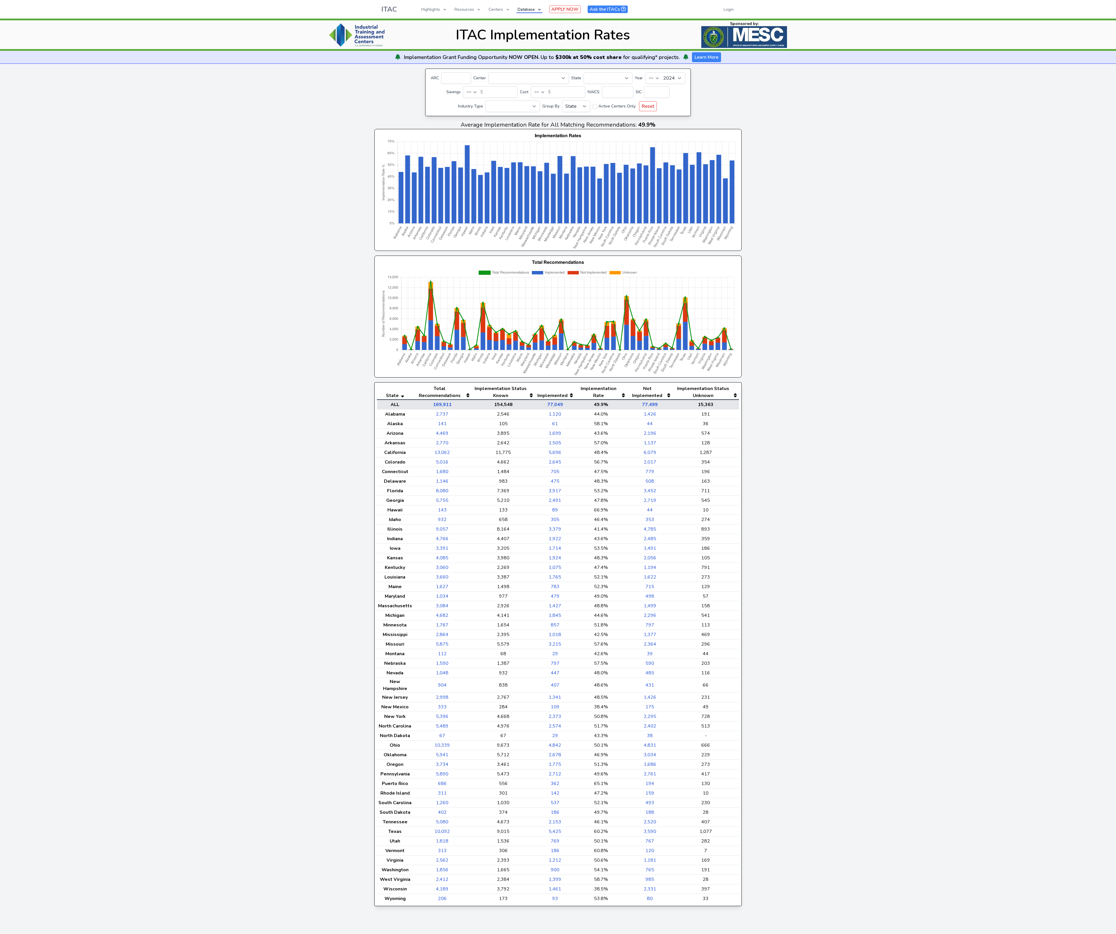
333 (442, 707)
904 (442, 685)
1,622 (650, 577)
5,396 (442, 716)
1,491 (650, 548)
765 (649, 870)
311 (442, 793)
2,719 (650, 500)
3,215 (555, 644)
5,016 (442, 462)
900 (555, 870)
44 (650, 424)
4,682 (442, 615)
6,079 (650, 452)
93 (555, 898)
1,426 (650, 414)
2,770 (442, 443)
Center (479, 78)
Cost (524, 92)
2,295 (650, 716)
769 (555, 841)
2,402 (650, 726)
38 (650, 735)
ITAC (389, 9)
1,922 (555, 539)
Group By (550, 106)
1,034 (442, 596)
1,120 (555, 414)
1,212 (555, 860)
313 (442, 850)
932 (442, 519)
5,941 (442, 755)
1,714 (555, 548)
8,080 (442, 491)
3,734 (442, 764)
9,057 (442, 529)
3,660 (442, 577)
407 (555, 685)
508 (649, 481)
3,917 (555, 491)
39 (650, 654)
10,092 (442, 831)
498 (649, 596)
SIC (639, 92)
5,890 (442, 774)
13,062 (442, 452)
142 (555, 793)
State (576, 78)
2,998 (442, 697)
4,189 (442, 889)
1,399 (555, 879)
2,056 (650, 558)
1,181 (650, 860)
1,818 (442, 841)
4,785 (650, 529)
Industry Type (470, 106)
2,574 (555, 726)
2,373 (555, 716)
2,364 (650, 644)
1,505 (555, 443)
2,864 (442, 634)
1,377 (650, 634)
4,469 (442, 433)
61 (555, 424)
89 (555, 510)
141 (442, 424)
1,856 (442, 870)
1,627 (442, 586)
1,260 (442, 803)
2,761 (650, 774)
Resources (464, 9)
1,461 (555, 889)
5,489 (442, 726)
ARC (435, 78)
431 (649, 685)
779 (649, 471)
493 (649, 803)
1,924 (555, 558)
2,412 (442, 879)
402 (442, 812)
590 (649, 663)
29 (555, 654)
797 (649, 625)
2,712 (555, 774)
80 (650, 898)
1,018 (555, 634)
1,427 (555, 606)
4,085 (442, 558)
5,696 (555, 452)
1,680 (442, 471)
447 (555, 673)
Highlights (430, 9)
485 (649, 673)
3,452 (650, 491)
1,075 (555, 567)
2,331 (650, 889)
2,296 (650, 615)
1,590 (442, 663)
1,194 (650, 567)
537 (555, 803)
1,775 (555, 764)
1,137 (650, 443)
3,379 (555, 529)
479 (555, 596)
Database (526, 9)
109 (555, 707)
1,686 (650, 764)
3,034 (650, 755)
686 (442, 783)
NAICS (594, 92)
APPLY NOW (565, 9)
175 (649, 707)
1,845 (555, 615)
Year (639, 78)
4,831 (650, 745)
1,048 (442, 673)
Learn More (706, 57)
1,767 (442, 625)
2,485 (650, 539)
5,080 (442, 822)
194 (649, 783)
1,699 (555, 433)
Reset (648, 106)
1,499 (650, 606)
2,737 (442, 414)
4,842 (555, 745)
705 (555, 471)
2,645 (555, 462)
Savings (453, 92)
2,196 (650, 433)
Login (729, 9)
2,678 (555, 755)
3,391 (442, 548)
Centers (496, 9)
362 (555, 783)
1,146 (442, 481)
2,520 (650, 822)
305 (555, 519)
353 (649, 519)
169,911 (442, 404)
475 (555, 481)
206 (442, 898)
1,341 (555, 697)
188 (649, 812)
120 (649, 850)
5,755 (442, 500)
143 (442, 510)
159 (649, 793)
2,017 (650, 462)
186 (555, 812)
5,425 (555, 831)
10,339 (442, 745)
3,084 (442, 606)
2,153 (555, 822)
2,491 (555, 500)
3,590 (650, 831)
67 (442, 735)
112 (442, 654)
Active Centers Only (617, 106)
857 (555, 625)
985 (649, 879)
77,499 (650, 404)
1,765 (555, 577)
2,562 (442, 860)
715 (649, 586)
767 (649, 841)
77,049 (555, 404)
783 (555, 586)
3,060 (442, 567)
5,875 (442, 644)
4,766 (442, 539)
